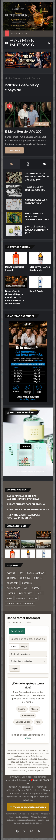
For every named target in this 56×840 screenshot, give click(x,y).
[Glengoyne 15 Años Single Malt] (40, 258)
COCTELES (27, 583)
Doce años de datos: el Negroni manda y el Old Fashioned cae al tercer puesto (14, 297)
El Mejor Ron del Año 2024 (24, 131)
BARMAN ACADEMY (36, 573)
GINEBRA (35, 588)
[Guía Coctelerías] (28, 60)
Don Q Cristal (36, 291)
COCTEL (38, 578)
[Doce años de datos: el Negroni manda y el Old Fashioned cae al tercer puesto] (16, 282)
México (34, 709)
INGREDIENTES (25, 593)
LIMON (39, 593)
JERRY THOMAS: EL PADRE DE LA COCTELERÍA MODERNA (37, 216)
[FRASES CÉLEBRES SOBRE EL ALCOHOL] (14, 191)
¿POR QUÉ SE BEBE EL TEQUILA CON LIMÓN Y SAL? (36, 229)
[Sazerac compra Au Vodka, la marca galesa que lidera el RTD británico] (12, 544)
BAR (21, 573)
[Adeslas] (28, 361)
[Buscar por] (49, 43)
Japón (28, 728)
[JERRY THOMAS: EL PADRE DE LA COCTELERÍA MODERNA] (14, 217)
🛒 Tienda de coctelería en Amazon (28, 807)
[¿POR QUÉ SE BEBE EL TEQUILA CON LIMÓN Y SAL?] (14, 230)
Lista (14, 646)
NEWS (9, 598)
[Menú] (6, 43)
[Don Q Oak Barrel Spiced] (16, 258)
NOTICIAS (20, 598)
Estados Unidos (23, 722)
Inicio (9, 78)
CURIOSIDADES (13, 588)
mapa (27, 738)
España (21, 709)
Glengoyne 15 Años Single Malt (39, 268)
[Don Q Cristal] (40, 282)
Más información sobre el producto (28, 471)
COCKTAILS (25, 578)
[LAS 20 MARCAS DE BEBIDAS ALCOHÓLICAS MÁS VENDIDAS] (14, 177)
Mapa (24, 646)
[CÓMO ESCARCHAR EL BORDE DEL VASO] (14, 204)
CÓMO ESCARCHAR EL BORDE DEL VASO (36, 202)
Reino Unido (28, 715)
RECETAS (33, 598)
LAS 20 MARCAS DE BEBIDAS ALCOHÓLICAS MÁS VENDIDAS (37, 176)
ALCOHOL (11, 573)
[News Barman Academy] (22, 42)
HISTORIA (11, 593)
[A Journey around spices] (28, 16)
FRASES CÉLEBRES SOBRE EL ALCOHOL (35, 188)
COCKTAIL (11, 578)
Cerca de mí (17, 631)
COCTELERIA (12, 583)
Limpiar (15, 668)
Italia (38, 722)
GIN (25, 588)
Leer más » (14, 150)
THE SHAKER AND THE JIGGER (20, 603)
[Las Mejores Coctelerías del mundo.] (12, 535)
